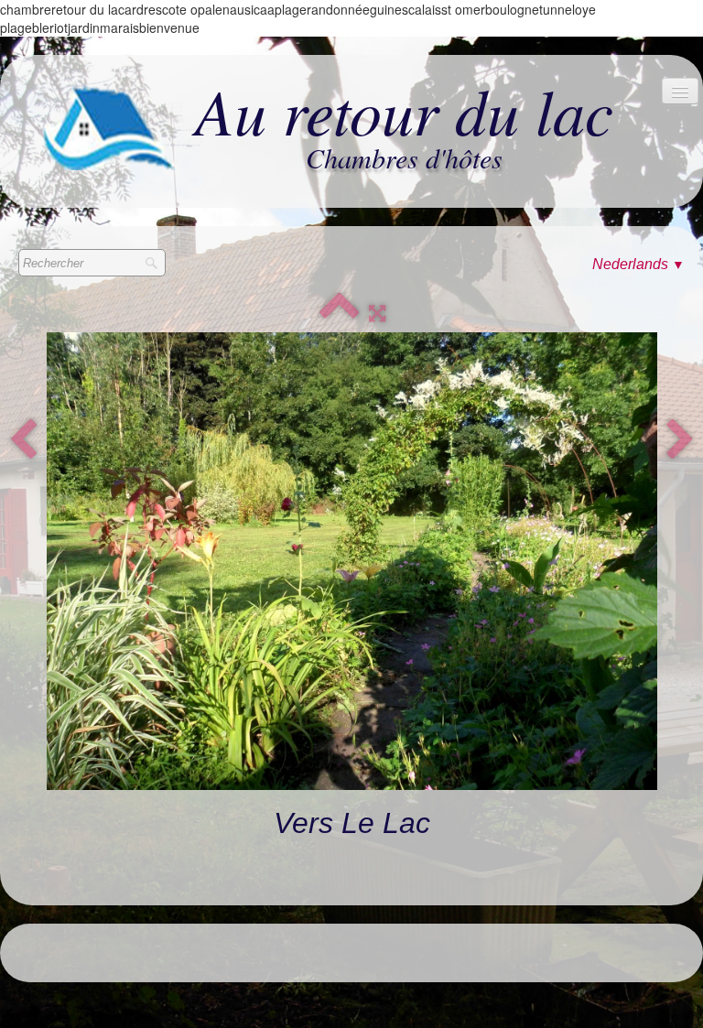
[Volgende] (680, 440)
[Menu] (680, 91)
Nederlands (638, 264)
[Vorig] (22, 440)
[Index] (340, 313)
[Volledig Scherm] (377, 313)
